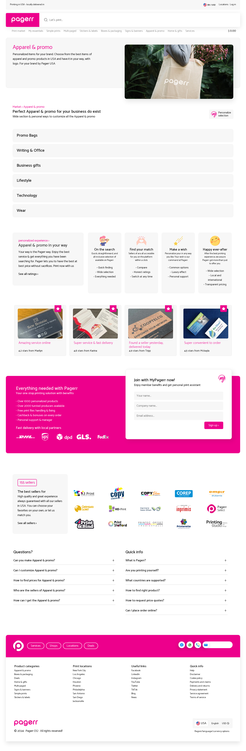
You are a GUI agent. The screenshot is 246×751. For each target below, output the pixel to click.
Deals (91, 645)
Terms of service (198, 697)
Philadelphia (79, 690)
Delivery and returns (200, 686)
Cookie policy (196, 678)
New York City (79, 671)
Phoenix (76, 686)
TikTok (134, 690)
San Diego (78, 697)
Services (189, 31)
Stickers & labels (89, 31)
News (134, 697)
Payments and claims (200, 682)
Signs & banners (134, 31)
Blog (133, 694)
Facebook (135, 671)
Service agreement (199, 694)
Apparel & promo (155, 31)
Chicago (77, 678)
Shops (54, 645)
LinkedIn (135, 674)
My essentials (35, 31)
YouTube (135, 682)
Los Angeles (79, 674)
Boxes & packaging (111, 31)
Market (17, 106)
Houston (77, 682)
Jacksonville (78, 701)
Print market (18, 31)
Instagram (136, 678)
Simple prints (53, 31)
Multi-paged (70, 31)
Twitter (134, 686)
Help (192, 671)
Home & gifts (175, 31)
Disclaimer (195, 674)
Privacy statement (198, 690)
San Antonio (79, 694)
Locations (223, 5)
